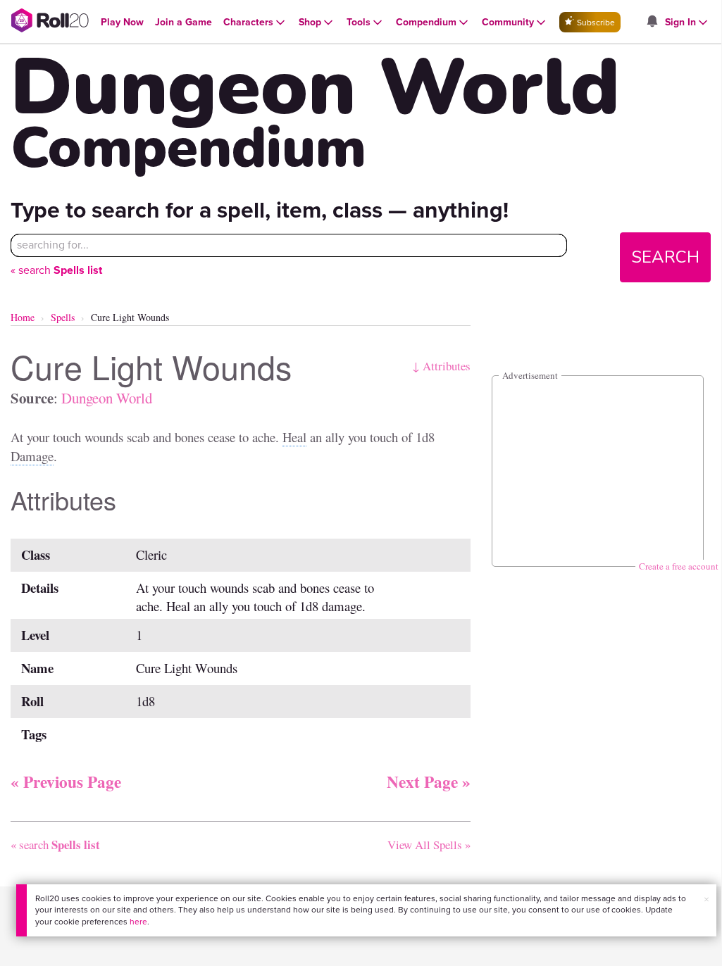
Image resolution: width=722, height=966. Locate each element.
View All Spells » (429, 844)
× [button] (706, 899)
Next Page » (429, 782)
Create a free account (678, 566)
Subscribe (595, 22)
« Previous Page (66, 782)
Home (23, 317)
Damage (32, 456)
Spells (63, 317)
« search (56, 270)
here (138, 921)
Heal (294, 437)
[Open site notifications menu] (651, 22)
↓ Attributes (441, 366)
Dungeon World (106, 398)
